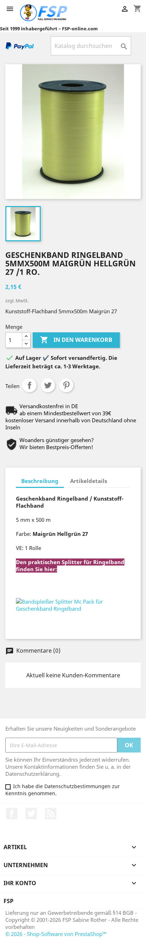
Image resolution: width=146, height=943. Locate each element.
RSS (50, 813)
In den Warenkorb (76, 340)
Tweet (48, 385)
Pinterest (66, 385)
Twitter (31, 813)
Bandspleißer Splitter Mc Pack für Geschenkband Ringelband (69, 587)
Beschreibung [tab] (39, 480)
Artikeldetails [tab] (88, 480)
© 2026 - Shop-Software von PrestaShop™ (56, 933)
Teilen (29, 385)
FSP (8, 901)
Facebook (11, 813)
